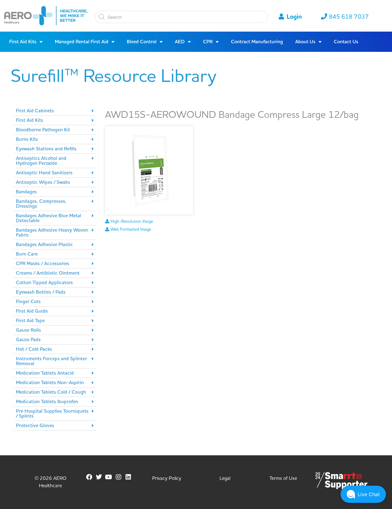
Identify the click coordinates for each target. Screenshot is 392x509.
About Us (305, 41)
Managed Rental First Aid (81, 41)
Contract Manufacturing (257, 41)
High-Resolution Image (131, 221)
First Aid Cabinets (35, 110)
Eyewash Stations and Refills (46, 148)
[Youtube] (109, 477)
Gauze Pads (28, 339)
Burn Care (27, 254)
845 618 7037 (349, 17)
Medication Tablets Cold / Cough (51, 392)
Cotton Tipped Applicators (44, 282)
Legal (225, 478)
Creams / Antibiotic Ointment (48, 273)
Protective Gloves (35, 425)
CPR (208, 41)
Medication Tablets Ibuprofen (47, 401)
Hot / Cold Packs (34, 349)
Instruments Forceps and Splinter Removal (51, 361)
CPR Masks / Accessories (42, 263)
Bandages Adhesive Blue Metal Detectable (48, 218)
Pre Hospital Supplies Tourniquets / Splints (52, 413)
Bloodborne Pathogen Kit (43, 129)
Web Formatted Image (130, 229)
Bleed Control (141, 41)
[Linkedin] (128, 477)
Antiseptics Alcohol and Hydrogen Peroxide (41, 161)
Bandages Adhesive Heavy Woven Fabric (52, 232)
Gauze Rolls (28, 330)
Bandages (26, 191)
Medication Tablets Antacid (45, 373)
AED (180, 41)
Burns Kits (27, 139)
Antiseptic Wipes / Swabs (43, 182)
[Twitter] (99, 477)
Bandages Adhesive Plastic (44, 244)
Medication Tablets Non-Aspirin (50, 382)
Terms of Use (283, 478)
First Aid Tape (30, 320)
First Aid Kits (22, 41)
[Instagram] (118, 477)
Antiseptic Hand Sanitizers (44, 172)
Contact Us (346, 41)
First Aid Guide (32, 311)
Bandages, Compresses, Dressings (41, 204)
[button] (55, 111)
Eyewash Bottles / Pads (41, 292)
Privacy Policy (166, 478)
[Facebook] (89, 477)
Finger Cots (28, 301)
